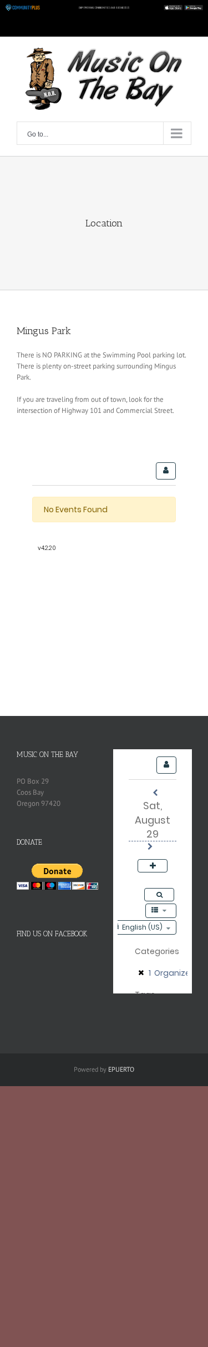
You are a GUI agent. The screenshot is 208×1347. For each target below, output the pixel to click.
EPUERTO (121, 1069)
